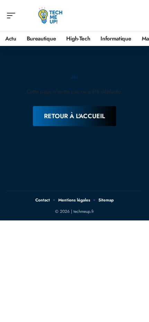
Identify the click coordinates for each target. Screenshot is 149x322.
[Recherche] (137, 15)
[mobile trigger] (13, 15)
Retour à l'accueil (74, 116)
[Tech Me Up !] (50, 15)
